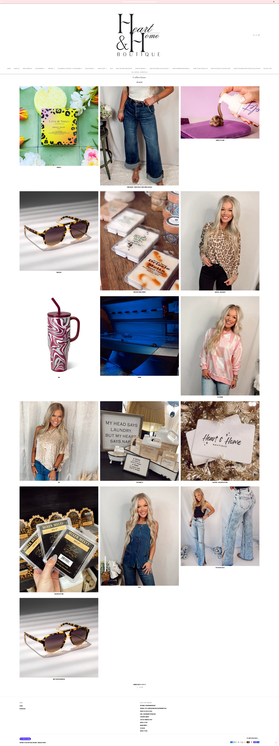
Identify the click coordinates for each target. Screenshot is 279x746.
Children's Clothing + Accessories (69, 68)
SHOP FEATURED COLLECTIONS (159, 68)
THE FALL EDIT (267, 68)
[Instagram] (2, 2)
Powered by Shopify (41, 742)
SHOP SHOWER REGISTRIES (180, 68)
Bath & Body (89, 68)
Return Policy (23, 709)
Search (21, 706)
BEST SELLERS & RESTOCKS (124, 68)
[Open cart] (258, 35)
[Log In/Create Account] (256, 35)
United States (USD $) (253, 738)
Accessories (39, 68)
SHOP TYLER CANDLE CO (200, 68)
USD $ (276, 2)
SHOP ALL (17, 68)
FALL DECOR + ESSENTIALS (139, 72)
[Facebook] (0, 2)
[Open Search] (253, 35)
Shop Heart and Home (32, 742)
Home (9, 68)
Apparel (51, 68)
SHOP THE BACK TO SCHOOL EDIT (221, 68)
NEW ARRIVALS (27, 68)
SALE (111, 68)
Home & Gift (102, 68)
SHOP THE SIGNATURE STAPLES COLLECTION (247, 68)
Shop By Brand (140, 68)
